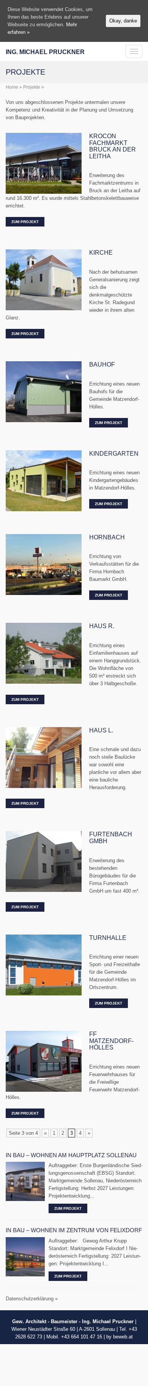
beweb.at (123, 1337)
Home (12, 87)
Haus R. (101, 626)
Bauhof (102, 364)
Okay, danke (123, 21)
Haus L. (101, 730)
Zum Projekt (25, 222)
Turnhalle (107, 938)
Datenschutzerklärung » (32, 1298)
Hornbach (107, 537)
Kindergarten (114, 453)
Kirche (101, 252)
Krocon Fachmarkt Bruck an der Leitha (112, 146)
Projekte (31, 87)
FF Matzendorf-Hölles (111, 1041)
